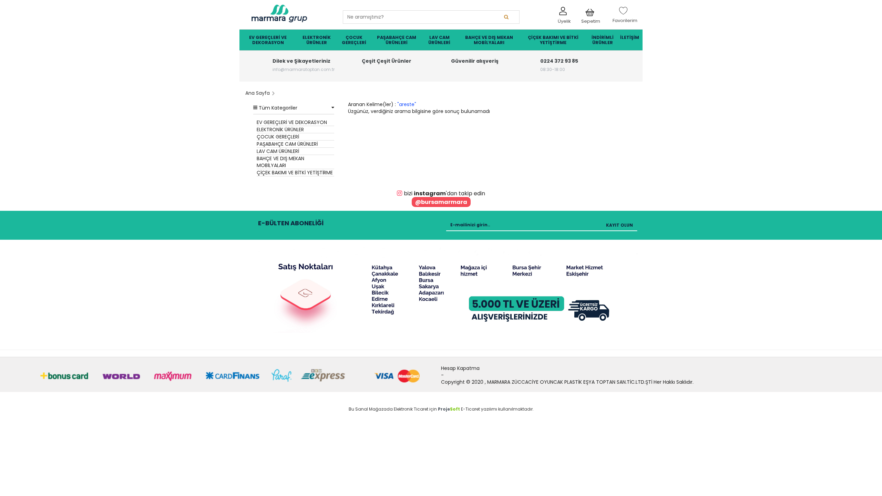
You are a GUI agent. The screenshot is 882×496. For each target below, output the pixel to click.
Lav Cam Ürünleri (439, 39)
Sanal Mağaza (371, 409)
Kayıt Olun (619, 225)
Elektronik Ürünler (316, 39)
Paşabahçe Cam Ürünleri (396, 39)
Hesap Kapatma (460, 368)
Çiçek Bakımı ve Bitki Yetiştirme (553, 39)
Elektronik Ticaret (411, 409)
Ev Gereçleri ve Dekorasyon (268, 39)
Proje (449, 409)
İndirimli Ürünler (603, 39)
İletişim (629, 37)
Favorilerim (625, 17)
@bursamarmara (441, 202)
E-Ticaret (470, 409)
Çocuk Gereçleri (354, 39)
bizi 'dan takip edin (444, 193)
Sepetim (590, 19)
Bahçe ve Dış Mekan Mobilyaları (489, 39)
